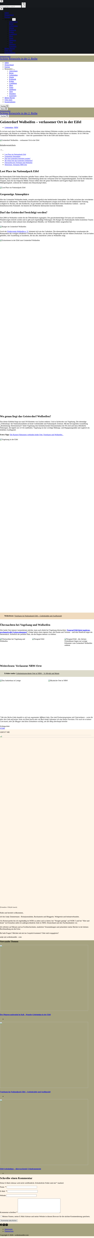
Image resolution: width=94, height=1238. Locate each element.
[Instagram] (7, 1225)
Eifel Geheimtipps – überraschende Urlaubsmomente (20, 1169)
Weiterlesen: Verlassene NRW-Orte (16, 165)
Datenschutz (9, 1231)
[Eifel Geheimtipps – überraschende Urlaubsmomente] (44, 1164)
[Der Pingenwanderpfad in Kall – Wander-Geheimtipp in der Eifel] (44, 1010)
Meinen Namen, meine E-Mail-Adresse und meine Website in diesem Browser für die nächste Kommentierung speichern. (46, 1216)
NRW (7, 63)
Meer (11, 85)
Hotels (11, 77)
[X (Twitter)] (4, 1225)
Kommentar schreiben (8, 1212)
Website (3, 1195)
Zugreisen (12, 96)
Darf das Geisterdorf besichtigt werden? (17, 158)
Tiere (11, 92)
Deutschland (9, 65)
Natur (11, 87)
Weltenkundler (18, 58)
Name (3, 1187)
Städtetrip (12, 89)
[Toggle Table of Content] (1, 150)
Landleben (13, 83)
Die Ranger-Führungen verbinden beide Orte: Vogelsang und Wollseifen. (37, 435)
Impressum (8, 1229)
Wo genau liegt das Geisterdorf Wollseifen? (19, 160)
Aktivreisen (13, 71)
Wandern (12, 94)
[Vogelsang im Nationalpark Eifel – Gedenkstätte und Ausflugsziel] (44, 1087)
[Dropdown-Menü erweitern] (14, 69)
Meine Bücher (10, 98)
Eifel (2, 728)
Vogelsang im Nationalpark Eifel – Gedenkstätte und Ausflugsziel (38, 616)
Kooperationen (10, 102)
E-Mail (3, 1191)
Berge (11, 73)
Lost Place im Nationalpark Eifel (15, 154)
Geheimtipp (13, 75)
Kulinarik (12, 79)
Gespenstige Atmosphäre (12, 156)
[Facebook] (1, 1225)
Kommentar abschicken (9, 1220)
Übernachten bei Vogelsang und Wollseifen (18, 162)
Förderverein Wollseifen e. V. (18, 231)
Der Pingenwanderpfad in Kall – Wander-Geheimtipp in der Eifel (25, 1015)
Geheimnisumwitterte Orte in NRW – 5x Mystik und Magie (37, 673)
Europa (7, 67)
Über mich (8, 100)
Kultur (11, 81)
